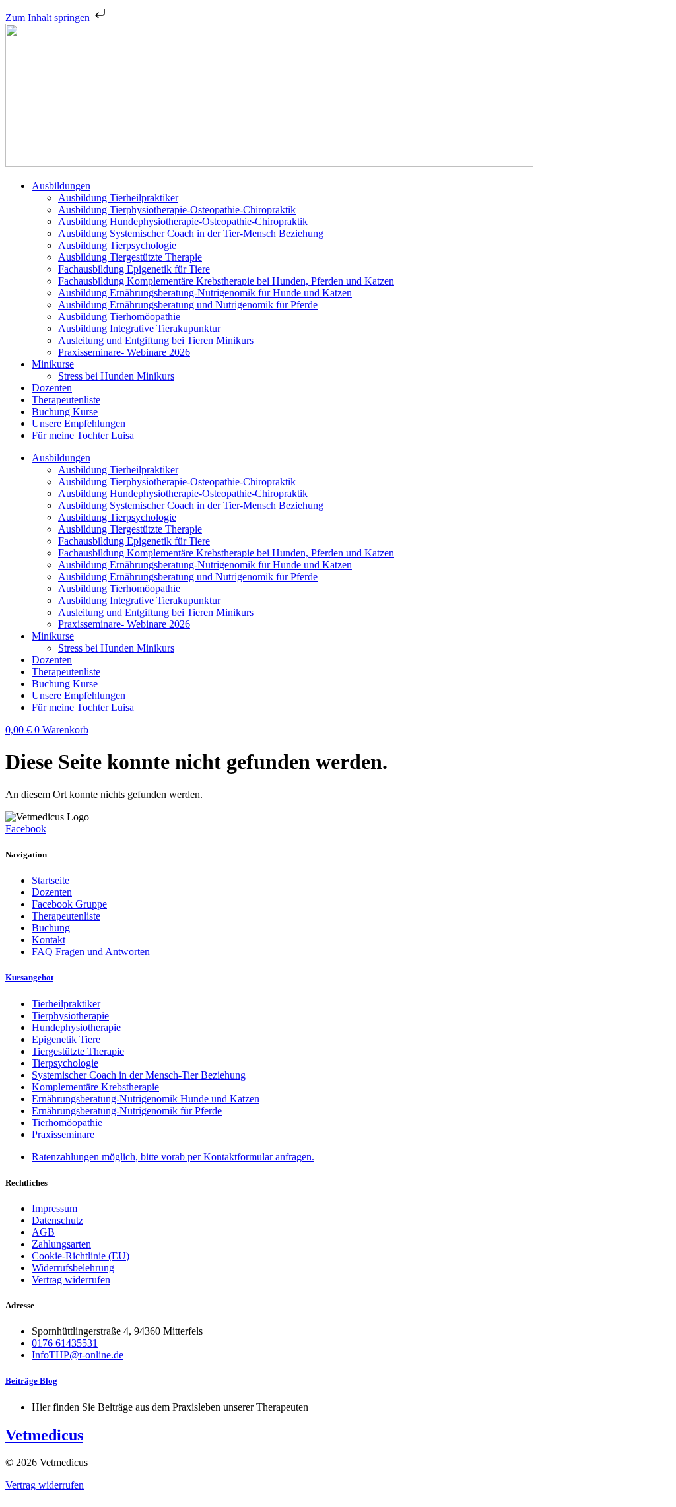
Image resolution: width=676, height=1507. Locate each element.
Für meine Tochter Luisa (83, 435)
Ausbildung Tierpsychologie (117, 245)
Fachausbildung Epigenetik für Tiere (134, 269)
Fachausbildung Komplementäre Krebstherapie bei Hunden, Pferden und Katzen (226, 280)
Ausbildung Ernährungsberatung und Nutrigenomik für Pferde (188, 304)
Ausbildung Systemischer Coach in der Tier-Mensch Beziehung (190, 233)
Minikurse (53, 364)
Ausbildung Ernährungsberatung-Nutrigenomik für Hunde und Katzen (205, 292)
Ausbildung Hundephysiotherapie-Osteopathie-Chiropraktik (183, 221)
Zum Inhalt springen (48, 17)
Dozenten (52, 387)
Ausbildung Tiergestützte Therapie (130, 257)
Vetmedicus (44, 1435)
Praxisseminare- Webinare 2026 (124, 352)
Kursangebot (29, 977)
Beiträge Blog (31, 1381)
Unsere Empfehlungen (78, 423)
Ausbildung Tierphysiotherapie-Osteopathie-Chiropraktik (177, 209)
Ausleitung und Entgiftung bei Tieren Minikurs (156, 340)
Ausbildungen (61, 185)
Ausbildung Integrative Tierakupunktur (139, 328)
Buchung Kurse (65, 411)
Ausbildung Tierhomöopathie (119, 316)
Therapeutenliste (66, 399)
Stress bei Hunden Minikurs (116, 376)
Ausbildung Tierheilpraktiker (118, 197)
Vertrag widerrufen (44, 1484)
